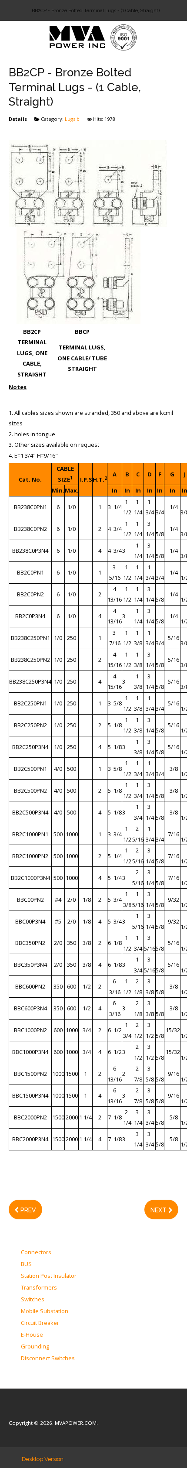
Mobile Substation (44, 1311)
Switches (32, 1299)
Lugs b (72, 119)
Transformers (39, 1287)
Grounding (35, 1346)
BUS (26, 1264)
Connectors (36, 1252)
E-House (32, 1334)
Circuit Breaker (40, 1323)
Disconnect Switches (48, 1358)
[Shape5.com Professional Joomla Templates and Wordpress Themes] (27, 1409)
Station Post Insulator (49, 1276)
